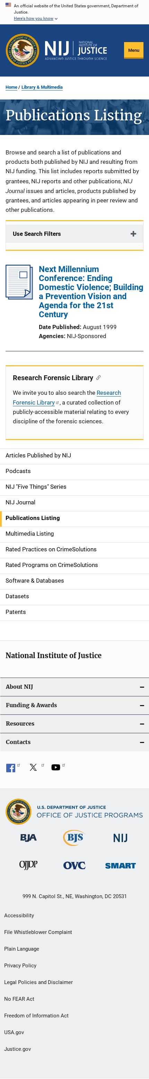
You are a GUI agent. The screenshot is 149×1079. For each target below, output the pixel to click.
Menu (133, 50)
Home (11, 87)
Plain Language (21, 949)
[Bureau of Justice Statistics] (74, 847)
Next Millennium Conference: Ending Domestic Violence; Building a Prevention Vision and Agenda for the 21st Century (91, 291)
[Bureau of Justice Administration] (28, 843)
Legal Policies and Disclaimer (38, 982)
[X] (35, 769)
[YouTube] (58, 769)
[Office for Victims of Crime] (74, 870)
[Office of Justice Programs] (23, 50)
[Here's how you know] (74, 12)
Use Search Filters (37, 233)
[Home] (76, 50)
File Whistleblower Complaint (38, 932)
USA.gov (14, 1032)
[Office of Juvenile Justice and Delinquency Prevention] (28, 871)
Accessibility (19, 915)
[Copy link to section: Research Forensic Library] (96, 377)
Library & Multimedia (42, 87)
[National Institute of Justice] (121, 843)
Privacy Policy (20, 965)
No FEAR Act (19, 999)
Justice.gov (17, 1049)
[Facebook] (13, 769)
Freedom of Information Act (36, 1016)
